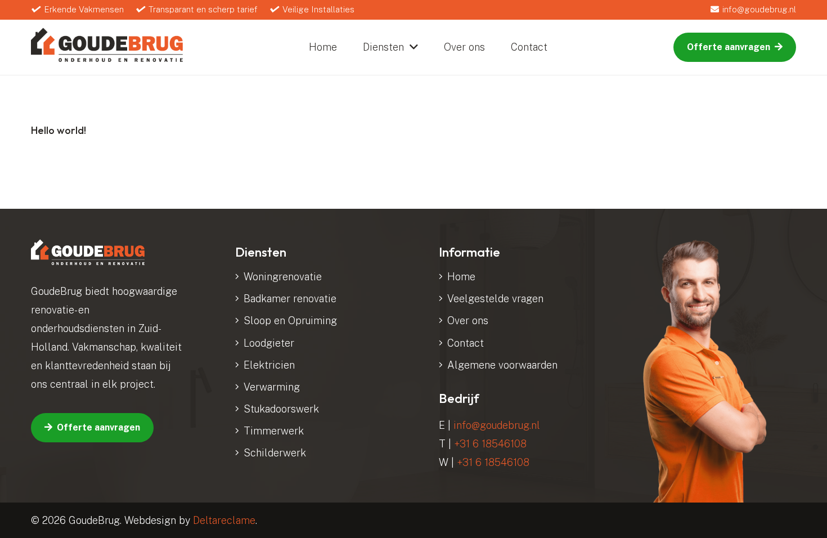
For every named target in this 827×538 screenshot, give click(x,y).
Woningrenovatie (283, 277)
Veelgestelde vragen (495, 298)
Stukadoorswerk (281, 409)
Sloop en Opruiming (290, 320)
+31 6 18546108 (490, 444)
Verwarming (272, 387)
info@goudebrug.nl (496, 425)
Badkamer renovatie (290, 298)
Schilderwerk (275, 453)
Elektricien (269, 365)
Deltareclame (224, 520)
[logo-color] (107, 45)
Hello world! (58, 130)
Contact (465, 343)
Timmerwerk (274, 431)
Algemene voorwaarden (502, 365)
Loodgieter (269, 343)
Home (461, 277)
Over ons (467, 320)
